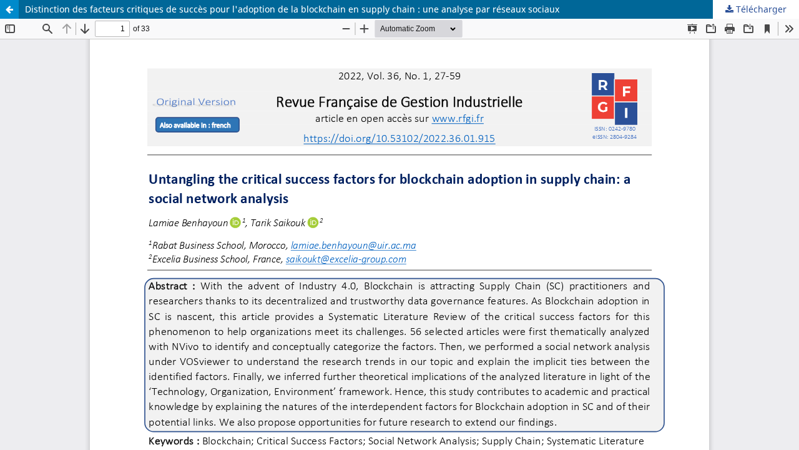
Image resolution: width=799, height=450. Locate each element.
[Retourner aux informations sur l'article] (9, 9)
